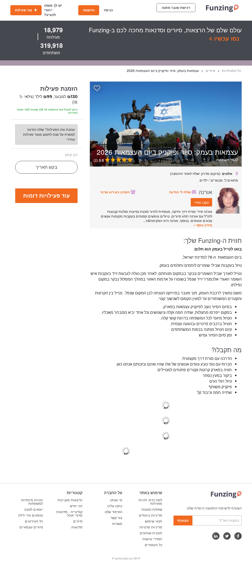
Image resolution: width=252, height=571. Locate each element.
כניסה (108, 10)
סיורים (77, 521)
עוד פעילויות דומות (46, 195)
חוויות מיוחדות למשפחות (32, 501)
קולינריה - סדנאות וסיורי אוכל (69, 513)
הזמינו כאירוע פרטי (115, 191)
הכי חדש (76, 506)
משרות (117, 524)
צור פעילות (24, 10)
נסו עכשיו (225, 38)
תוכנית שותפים (151, 533)
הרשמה (88, 10)
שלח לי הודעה (180, 191)
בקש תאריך (46, 167)
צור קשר (116, 518)
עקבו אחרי (201, 202)
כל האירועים (34, 521)
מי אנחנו (116, 500)
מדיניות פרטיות (151, 527)
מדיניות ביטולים (150, 515)
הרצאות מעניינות (70, 500)
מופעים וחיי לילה (30, 515)
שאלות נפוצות (152, 509)
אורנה (205, 192)
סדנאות (76, 527)
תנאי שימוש (153, 521)
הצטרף (183, 520)
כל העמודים (153, 545)
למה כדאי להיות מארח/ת (150, 501)
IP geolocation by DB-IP (126, 558)
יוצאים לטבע (33, 509)
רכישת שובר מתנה (176, 8)
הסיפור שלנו (113, 512)
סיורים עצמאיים (31, 527)
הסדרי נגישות (152, 539)
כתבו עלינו (114, 506)
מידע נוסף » (202, 225)
